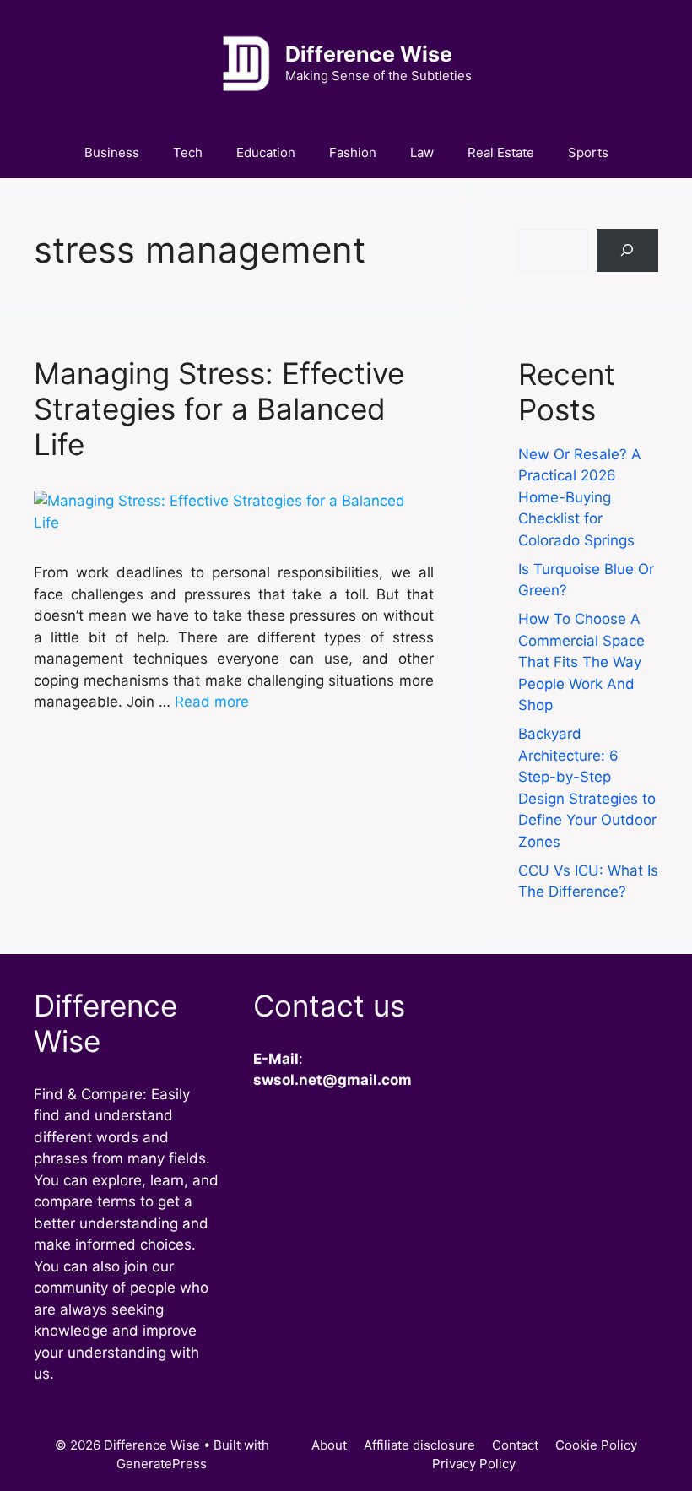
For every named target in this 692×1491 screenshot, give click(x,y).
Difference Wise (368, 54)
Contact (515, 1445)
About (329, 1445)
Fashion (352, 152)
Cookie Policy (596, 1445)
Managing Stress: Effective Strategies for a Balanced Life (219, 408)
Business (111, 152)
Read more (212, 701)
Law (422, 152)
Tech (188, 152)
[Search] (627, 250)
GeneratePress (161, 1464)
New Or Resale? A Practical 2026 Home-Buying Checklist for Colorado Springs (579, 497)
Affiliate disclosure (419, 1445)
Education (265, 152)
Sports (588, 152)
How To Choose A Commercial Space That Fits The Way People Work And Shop (581, 661)
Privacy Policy (474, 1464)
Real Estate (501, 152)
